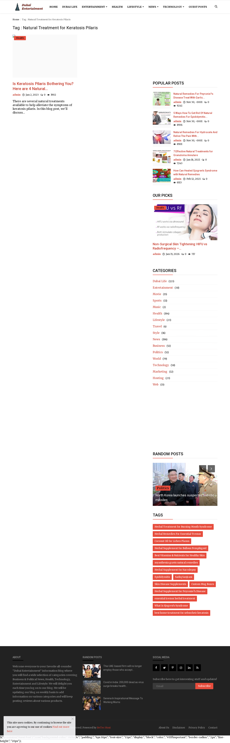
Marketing (160, 371)
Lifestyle (134, 6)
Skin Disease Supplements (170, 584)
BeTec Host (104, 727)
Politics (158, 352)
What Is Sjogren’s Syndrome (171, 605)
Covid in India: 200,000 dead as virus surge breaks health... (123, 684)
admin (16, 94)
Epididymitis (162, 577)
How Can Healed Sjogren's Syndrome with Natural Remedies (195, 172)
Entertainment (93, 6)
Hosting (158, 378)
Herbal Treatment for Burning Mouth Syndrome (183, 526)
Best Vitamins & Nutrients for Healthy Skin (180, 555)
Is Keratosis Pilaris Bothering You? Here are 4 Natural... (43, 86)
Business (159, 345)
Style (156, 333)
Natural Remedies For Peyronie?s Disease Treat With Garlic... (193, 95)
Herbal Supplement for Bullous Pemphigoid (180, 548)
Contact (212, 727)
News (152, 6)
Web (155, 384)
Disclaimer (178, 727)
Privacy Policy (196, 727)
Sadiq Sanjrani (183, 577)
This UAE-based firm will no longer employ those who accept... (122, 668)
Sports (157, 300)
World (157, 358)
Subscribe (204, 686)
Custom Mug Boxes (202, 584)
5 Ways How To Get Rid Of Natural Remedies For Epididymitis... (192, 115)
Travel (157, 326)
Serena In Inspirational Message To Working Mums (123, 700)
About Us (164, 727)
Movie (157, 294)
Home (53, 6)
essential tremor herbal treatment (175, 598)
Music (157, 307)
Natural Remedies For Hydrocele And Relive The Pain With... (195, 134)
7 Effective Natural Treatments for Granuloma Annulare (193, 153)
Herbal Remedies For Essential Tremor (178, 533)
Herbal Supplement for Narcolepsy (175, 569)
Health (117, 6)
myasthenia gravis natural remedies (176, 562)
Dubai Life (69, 6)
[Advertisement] (185, 50)
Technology (172, 6)
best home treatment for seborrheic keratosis (181, 612)
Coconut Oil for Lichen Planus (172, 541)
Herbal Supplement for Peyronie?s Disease (180, 591)
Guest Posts (198, 6)
